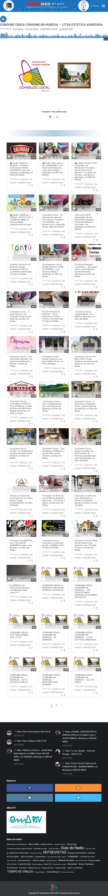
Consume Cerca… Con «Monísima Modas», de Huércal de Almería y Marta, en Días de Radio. (21, 361)
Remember (72, 864)
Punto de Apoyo (37, 864)
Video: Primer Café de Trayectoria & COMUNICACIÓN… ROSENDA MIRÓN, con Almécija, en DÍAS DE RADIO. (80, 766)
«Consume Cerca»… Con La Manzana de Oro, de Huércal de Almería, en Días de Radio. (52, 406)
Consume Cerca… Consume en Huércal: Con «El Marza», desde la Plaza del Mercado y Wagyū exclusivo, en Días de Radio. (21, 407)
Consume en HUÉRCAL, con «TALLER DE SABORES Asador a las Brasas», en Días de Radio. (21, 545)
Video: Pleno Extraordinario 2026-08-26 (33, 732)
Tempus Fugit (60, 868)
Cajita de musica (59, 844)
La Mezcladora (40, 857)
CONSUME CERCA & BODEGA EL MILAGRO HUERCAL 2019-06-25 (52, 587)
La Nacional (72, 856)
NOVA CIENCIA (12, 864)
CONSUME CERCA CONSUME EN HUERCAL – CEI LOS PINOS (84, 678)
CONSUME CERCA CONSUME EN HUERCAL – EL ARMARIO (51, 636)
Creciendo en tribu (40, 849)
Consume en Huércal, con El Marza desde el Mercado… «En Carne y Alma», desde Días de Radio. (53, 500)
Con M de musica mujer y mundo (19, 849)
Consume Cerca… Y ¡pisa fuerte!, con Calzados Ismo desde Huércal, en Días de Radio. (20, 317)
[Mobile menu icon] (103, 6)
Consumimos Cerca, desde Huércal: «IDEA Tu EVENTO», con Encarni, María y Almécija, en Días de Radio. (52, 270)
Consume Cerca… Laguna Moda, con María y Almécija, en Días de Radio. (85, 315)
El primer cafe (90, 849)
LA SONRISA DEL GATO (87, 857)
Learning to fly (11, 860)
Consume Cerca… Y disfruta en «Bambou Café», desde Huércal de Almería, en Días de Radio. (86, 406)
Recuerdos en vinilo (59, 864)
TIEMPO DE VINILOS (20, 871)
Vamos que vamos (67, 872)
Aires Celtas (33, 844)
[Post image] (9, 732)
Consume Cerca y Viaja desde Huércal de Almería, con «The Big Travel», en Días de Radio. (86, 545)
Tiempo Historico (39, 872)
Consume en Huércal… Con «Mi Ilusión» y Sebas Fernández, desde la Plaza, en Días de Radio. (86, 500)
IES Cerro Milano (13, 857)
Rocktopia (23, 868)
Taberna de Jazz (34, 868)
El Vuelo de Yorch (36, 853)
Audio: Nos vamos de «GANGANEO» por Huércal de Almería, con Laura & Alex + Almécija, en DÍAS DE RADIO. (52, 169)
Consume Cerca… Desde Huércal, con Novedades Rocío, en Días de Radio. (52, 360)
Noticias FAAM (94, 860)
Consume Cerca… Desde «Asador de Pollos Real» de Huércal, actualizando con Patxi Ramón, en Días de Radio (85, 454)
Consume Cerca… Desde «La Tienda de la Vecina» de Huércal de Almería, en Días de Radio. (21, 453)
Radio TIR (47, 864)
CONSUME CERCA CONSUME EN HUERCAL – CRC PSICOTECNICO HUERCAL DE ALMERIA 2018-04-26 (86, 591)
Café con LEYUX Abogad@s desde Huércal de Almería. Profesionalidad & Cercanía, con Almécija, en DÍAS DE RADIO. (85, 222)
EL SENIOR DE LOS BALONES (17, 853)
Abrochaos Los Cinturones (17, 844)
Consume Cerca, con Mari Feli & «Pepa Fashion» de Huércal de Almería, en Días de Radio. (86, 361)
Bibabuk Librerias (47, 844)
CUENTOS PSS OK (54, 849)
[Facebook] (29, 185)
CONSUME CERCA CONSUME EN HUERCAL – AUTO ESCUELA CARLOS (19, 678)
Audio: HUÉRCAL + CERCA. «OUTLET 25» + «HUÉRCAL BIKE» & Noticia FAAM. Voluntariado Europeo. (21, 220)
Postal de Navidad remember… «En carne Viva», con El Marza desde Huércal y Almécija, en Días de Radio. (86, 270)
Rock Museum (12, 868)
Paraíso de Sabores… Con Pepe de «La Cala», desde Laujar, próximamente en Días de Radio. (21, 500)
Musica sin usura (66, 860)
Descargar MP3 (66, 29)
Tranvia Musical (52, 872)
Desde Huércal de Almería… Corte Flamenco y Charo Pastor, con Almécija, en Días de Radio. (52, 316)
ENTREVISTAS (54, 852)
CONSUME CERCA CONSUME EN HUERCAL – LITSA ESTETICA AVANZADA (85, 636)
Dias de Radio (31, 29)
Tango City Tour (48, 868)
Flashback (91, 853)
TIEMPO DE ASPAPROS (75, 868)
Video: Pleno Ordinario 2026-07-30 (31, 741)
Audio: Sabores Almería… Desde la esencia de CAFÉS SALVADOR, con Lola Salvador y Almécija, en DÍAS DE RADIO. (21, 169)
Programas (18, 29)
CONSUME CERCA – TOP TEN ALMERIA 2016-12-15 (19, 635)
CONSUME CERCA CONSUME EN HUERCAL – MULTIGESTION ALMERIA (51, 680)
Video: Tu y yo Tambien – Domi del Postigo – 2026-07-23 (78, 752)
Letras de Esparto (24, 860)
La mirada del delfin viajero (56, 857)
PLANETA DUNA (24, 864)
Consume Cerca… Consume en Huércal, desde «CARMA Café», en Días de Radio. (53, 544)
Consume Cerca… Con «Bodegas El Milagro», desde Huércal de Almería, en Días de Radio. (53, 453)
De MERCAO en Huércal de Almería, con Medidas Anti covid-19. (20, 589)
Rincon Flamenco (86, 864)
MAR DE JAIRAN (39, 860)
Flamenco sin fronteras (77, 853)
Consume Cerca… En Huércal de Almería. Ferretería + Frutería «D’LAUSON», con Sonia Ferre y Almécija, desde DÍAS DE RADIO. (53, 221)
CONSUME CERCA (48, 29)
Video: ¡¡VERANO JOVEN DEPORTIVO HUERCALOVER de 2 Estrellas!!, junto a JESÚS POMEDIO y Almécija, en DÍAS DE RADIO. (79, 737)
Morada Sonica (51, 860)
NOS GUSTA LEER (81, 860)
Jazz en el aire (27, 856)
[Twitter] (32, 185)
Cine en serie (72, 844)
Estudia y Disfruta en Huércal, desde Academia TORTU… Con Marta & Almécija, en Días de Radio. (21, 269)
